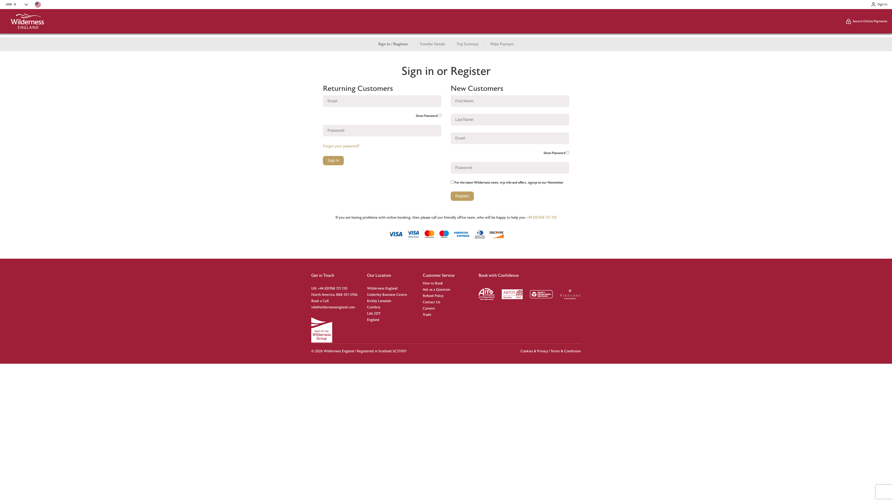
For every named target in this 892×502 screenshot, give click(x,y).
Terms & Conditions (566, 351)
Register (462, 196)
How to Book (433, 283)
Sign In (882, 4)
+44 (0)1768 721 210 (541, 217)
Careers (429, 308)
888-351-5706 (346, 295)
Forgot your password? (341, 146)
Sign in (333, 160)
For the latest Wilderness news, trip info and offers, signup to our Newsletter (509, 183)
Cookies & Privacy (534, 351)
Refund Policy (433, 296)
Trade (427, 315)
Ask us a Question (436, 290)
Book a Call (320, 301)
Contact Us (431, 302)
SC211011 (400, 351)
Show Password (427, 116)
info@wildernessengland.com (333, 307)
